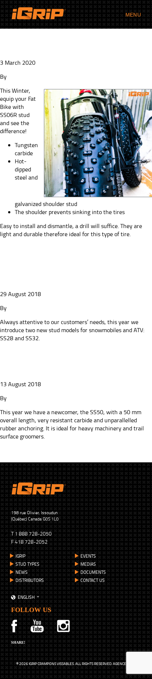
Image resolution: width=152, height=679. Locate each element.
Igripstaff (19, 76)
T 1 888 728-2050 (31, 533)
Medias (88, 564)
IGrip (20, 556)
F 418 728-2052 (29, 541)
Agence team (124, 663)
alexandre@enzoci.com (37, 308)
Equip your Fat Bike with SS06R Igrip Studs (61, 43)
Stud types (27, 564)
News (21, 572)
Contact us (92, 580)
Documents (93, 572)
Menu (133, 15)
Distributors (29, 580)
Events (88, 556)
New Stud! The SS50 (48, 371)
